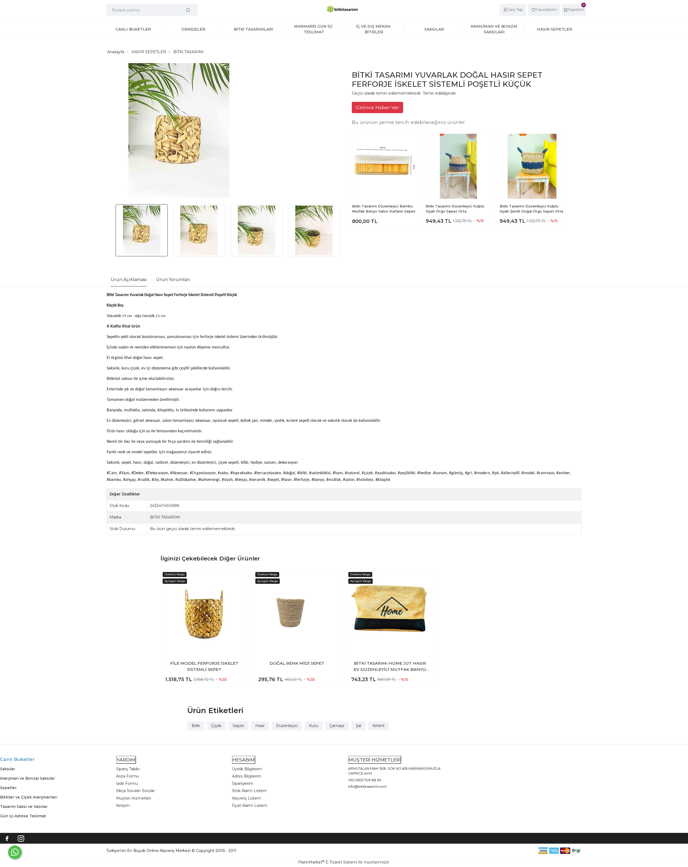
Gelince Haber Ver (377, 107)
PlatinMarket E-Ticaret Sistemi (327, 862)
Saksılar (7, 769)
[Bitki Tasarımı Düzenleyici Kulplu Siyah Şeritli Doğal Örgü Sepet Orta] (532, 166)
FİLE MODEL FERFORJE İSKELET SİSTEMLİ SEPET (204, 666)
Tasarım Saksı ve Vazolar (24, 806)
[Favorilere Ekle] (409, 141)
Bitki (196, 725)
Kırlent (378, 725)
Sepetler (8, 787)
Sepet (238, 725)
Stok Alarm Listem (249, 790)
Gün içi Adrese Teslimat (23, 816)
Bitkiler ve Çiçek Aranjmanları (28, 797)
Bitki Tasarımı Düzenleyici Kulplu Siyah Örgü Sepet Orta (455, 209)
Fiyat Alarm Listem (249, 805)
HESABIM (243, 759)
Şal (358, 725)
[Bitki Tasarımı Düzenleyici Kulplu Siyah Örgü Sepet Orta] (458, 166)
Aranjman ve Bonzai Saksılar (27, 778)
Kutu (313, 725)
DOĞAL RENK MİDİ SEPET (297, 663)
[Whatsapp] (15, 852)
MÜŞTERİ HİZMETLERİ (375, 759)
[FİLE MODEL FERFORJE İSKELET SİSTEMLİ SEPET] (204, 612)
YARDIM (126, 759)
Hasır (260, 725)
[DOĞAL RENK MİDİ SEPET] (297, 612)
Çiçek (216, 725)
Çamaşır (337, 725)
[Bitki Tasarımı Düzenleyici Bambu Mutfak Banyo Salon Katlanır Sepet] (384, 166)
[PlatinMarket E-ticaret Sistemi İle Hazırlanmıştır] (519, 851)
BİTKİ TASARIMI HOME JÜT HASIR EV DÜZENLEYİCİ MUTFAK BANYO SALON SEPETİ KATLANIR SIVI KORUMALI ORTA (390, 666)
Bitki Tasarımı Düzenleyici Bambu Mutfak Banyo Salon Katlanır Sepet (383, 209)
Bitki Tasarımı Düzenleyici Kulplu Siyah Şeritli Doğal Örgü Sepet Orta (531, 209)
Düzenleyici (287, 725)
